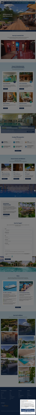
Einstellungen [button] (33, 406)
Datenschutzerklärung (27, 406)
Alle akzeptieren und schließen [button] (28, 409)
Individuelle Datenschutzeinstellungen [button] (27, 412)
